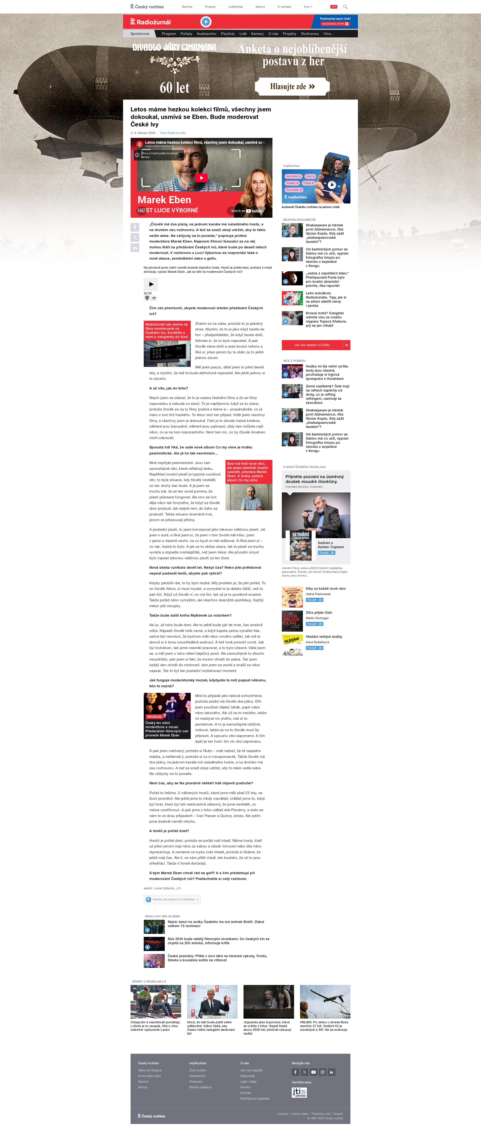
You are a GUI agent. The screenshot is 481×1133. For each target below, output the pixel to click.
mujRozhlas (235, 6)
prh (178, 888)
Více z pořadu (294, 361)
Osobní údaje (299, 1113)
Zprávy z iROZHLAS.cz (149, 981)
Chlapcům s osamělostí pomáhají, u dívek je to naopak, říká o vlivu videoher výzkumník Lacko (155, 1026)
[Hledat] (345, 7)
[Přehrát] (151, 284)
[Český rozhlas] (147, 7)
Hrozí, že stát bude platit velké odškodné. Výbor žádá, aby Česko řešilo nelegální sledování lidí (211, 1027)
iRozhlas (187, 6)
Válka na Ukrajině (150, 1070)
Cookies (283, 1113)
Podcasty (196, 1081)
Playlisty (228, 34)
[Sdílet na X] (135, 237)
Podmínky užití (321, 1113)
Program (210, 6)
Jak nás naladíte (251, 1070)
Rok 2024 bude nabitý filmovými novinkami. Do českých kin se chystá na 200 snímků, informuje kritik (218, 941)
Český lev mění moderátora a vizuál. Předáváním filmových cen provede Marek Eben (166, 729)
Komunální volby (149, 1076)
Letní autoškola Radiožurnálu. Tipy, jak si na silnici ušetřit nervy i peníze (326, 299)
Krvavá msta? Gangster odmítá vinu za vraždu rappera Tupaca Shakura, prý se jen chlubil (326, 319)
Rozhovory (310, 34)
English (338, 1113)
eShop (142, 1087)
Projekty (290, 34)
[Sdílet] (154, 298)
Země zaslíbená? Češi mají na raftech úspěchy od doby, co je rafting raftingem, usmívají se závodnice (327, 394)
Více (329, 34)
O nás (273, 34)
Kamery (257, 34)
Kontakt (245, 1093)
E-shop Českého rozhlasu (304, 467)
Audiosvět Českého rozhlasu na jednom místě (311, 207)
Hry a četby (292, 176)
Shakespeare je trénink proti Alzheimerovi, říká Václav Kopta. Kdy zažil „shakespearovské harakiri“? (325, 233)
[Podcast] (147, 298)
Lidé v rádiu (248, 1081)
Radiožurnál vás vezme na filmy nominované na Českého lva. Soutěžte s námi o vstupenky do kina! (166, 330)
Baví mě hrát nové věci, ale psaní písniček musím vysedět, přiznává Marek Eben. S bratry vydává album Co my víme (247, 472)
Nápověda (247, 1076)
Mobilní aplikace (200, 1087)
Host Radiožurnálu (173, 133)
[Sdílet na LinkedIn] (135, 247)
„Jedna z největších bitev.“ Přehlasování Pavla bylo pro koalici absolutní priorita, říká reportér (327, 279)
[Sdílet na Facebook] (135, 227)
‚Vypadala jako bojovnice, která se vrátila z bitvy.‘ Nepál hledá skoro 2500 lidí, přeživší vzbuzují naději (267, 1027)
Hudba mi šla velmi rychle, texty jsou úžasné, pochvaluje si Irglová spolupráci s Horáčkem (327, 372)
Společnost (140, 34)
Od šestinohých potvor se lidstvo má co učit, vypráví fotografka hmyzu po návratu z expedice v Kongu (327, 257)
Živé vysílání (292, 190)
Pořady (186, 34)
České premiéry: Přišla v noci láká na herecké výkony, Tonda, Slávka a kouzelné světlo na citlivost (217, 958)
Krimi (309, 176)
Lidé (243, 34)
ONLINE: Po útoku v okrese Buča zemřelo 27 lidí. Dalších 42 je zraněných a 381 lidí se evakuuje (324, 1026)
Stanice (260, 6)
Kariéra (245, 1087)
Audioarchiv (206, 34)
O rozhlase (284, 6)
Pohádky (290, 183)
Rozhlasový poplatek (254, 1098)
